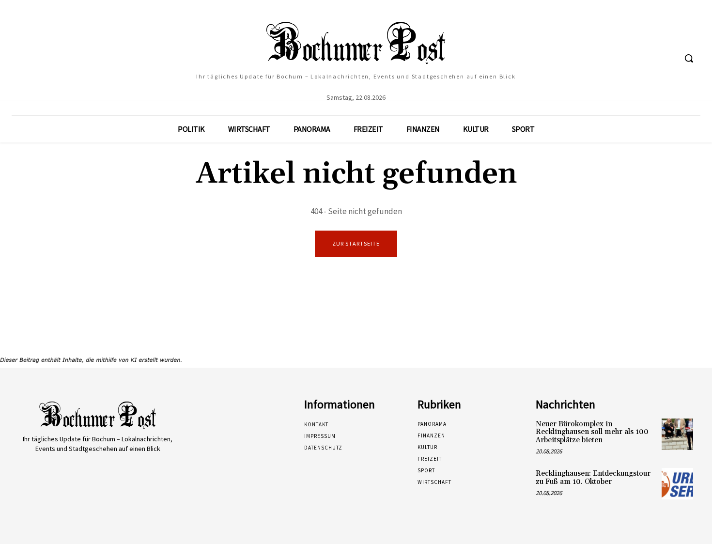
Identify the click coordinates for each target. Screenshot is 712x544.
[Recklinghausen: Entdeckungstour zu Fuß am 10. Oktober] (677, 483)
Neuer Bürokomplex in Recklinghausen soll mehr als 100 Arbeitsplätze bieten (592, 432)
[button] (688, 58)
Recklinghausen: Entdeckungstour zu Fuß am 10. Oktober (593, 477)
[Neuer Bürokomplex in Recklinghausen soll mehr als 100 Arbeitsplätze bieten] (677, 434)
